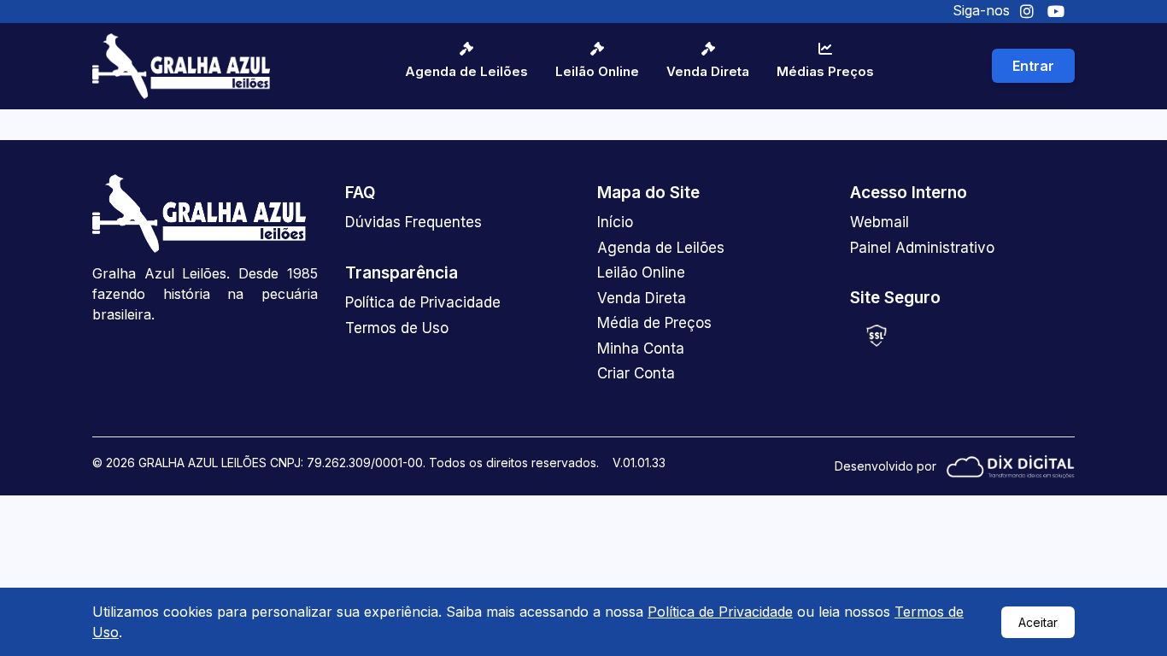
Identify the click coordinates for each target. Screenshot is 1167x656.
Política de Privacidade (720, 611)
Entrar (1033, 65)
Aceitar (1038, 622)
